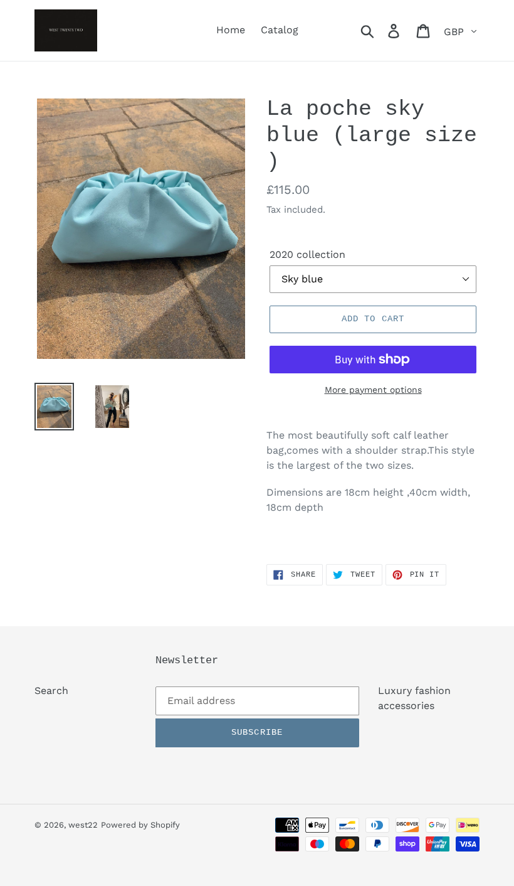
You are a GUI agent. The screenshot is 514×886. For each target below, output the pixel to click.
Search (51, 691)
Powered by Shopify (140, 825)
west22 (83, 825)
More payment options (373, 390)
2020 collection (307, 254)
